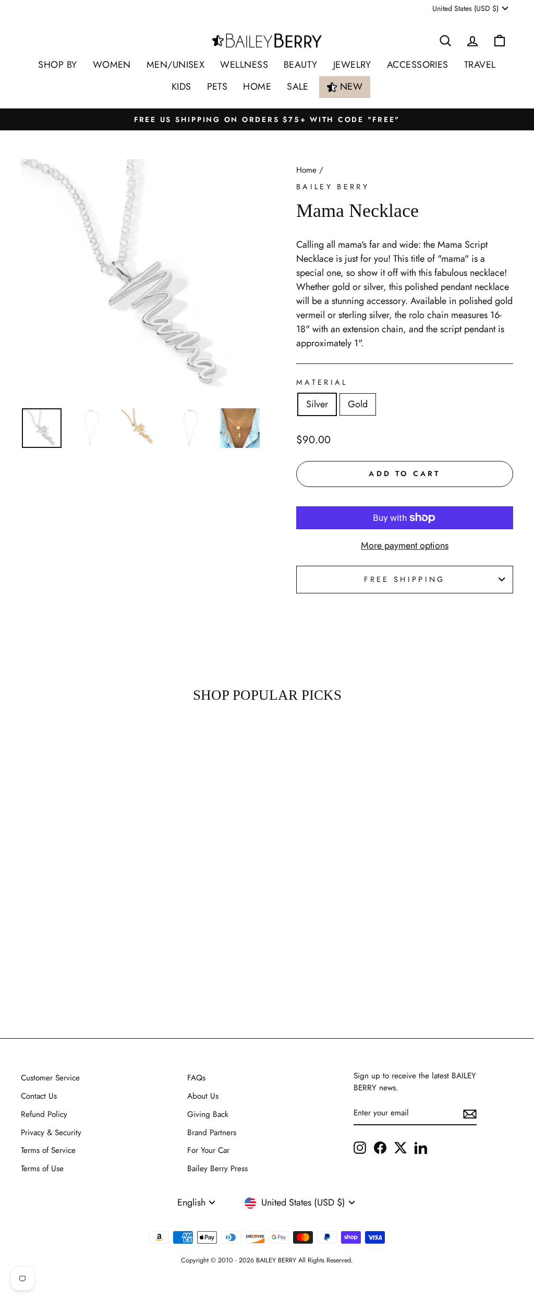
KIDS (181, 86)
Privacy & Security (51, 1132)
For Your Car (208, 1150)
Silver (317, 404)
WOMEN (112, 64)
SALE (298, 86)
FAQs (196, 1078)
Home (306, 170)
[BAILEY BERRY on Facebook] (380, 1147)
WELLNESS (244, 64)
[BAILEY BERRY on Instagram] (360, 1147)
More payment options (404, 545)
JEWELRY (352, 64)
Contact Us (39, 1096)
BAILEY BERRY (332, 186)
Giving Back (207, 1114)
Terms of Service (48, 1150)
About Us (203, 1096)
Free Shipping (404, 579)
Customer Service (50, 1078)
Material (322, 382)
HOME (257, 86)
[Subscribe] (470, 1114)
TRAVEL (480, 64)
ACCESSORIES (417, 64)
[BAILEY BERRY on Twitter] (400, 1147)
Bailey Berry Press (217, 1168)
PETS (217, 86)
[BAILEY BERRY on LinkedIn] (421, 1147)
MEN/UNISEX (176, 64)
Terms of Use (42, 1168)
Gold (358, 404)
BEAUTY (301, 64)
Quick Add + (78, 970)
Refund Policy (44, 1114)
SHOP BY (57, 64)
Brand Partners (211, 1132)
